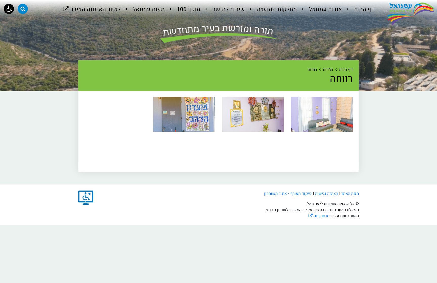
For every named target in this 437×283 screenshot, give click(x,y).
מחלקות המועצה (276, 9)
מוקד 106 (187, 9)
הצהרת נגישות (326, 194)
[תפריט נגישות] (9, 9)
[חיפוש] (23, 9)
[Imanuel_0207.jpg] (184, 114)
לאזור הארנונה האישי (92, 6)
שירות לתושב (228, 9)
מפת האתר (350, 194)
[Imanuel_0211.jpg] (253, 114)
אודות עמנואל (325, 9)
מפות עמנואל (148, 9)
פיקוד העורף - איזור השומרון (288, 194)
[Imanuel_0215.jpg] (322, 114)
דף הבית (363, 9)
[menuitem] (358, 9)
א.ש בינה (318, 216)
